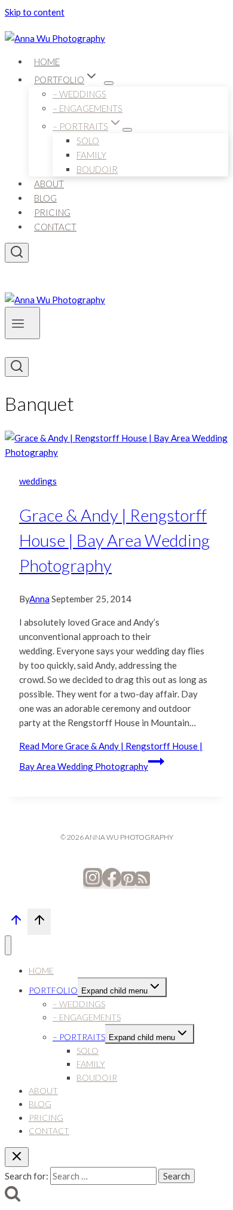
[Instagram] (92, 883)
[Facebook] (111, 883)
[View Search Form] (17, 253)
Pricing (52, 212)
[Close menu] (8, 945)
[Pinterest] (128, 883)
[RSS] (143, 883)
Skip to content (35, 12)
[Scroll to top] (16, 923)
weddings (38, 481)
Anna (39, 598)
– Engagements (87, 108)
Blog (45, 198)
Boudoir (97, 169)
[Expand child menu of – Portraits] (127, 130)
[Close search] (17, 1157)
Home (47, 61)
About (49, 183)
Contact (55, 226)
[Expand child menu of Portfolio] (109, 83)
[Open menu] (22, 323)
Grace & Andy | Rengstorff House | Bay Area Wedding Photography (114, 540)
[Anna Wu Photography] (55, 38)
